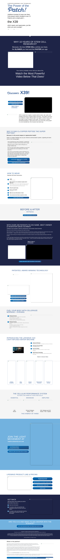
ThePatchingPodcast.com (16, 441)
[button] (18, 350)
